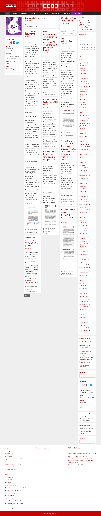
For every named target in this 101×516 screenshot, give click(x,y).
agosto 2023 (82, 154)
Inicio (7, 13)
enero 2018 (82, 325)
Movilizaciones (64, 134)
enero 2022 (82, 199)
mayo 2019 (82, 283)
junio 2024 (82, 128)
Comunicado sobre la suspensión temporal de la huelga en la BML (50, 155)
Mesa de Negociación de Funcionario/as (15, 487)
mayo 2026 (82, 70)
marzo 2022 (82, 194)
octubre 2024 (82, 120)
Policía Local (8, 506)
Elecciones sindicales (10, 472)
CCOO (6, 461)
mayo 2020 (82, 251)
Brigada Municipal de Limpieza (12, 459)
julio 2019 (81, 278)
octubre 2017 (82, 333)
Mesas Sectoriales (52, 141)
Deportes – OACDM (10, 469)
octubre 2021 (82, 207)
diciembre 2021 (83, 202)
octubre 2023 (82, 149)
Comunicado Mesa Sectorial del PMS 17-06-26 (50, 102)
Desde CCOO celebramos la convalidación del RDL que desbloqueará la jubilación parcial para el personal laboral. (50, 41)
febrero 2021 (82, 228)
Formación (7, 480)
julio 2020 (81, 246)
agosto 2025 (82, 94)
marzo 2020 (82, 257)
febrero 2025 (82, 110)
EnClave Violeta (76, 13)
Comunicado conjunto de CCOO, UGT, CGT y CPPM (32, 241)
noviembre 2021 (83, 204)
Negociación (8, 498)
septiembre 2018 (83, 304)
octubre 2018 (82, 301)
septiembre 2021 (83, 209)
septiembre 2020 (83, 241)
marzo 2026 (82, 76)
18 (82, 47)
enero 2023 (82, 170)
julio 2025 (81, 97)
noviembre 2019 (83, 267)
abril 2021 (82, 223)
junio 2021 (82, 217)
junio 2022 (82, 186)
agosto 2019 (82, 275)
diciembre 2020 (83, 233)
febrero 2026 (82, 78)
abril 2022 (82, 191)
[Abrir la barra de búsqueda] (94, 13)
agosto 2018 (82, 306)
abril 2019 (82, 285)
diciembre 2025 (83, 84)
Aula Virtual (67, 13)
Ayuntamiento (8, 456)
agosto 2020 (82, 244)
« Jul (80, 56)
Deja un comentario (32, 26)
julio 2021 (81, 215)
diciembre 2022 (83, 173)
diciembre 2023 (83, 144)
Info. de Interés (35, 13)
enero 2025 (82, 112)
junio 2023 (82, 157)
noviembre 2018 (83, 299)
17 (80, 47)
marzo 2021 (82, 225)
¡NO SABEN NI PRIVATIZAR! (30, 33)
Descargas (14, 13)
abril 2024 (82, 133)
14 (89, 44)
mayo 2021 (82, 220)
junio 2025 (82, 99)
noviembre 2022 (83, 175)
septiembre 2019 (83, 272)
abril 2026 (82, 73)
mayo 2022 (82, 188)
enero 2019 (82, 293)
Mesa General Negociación (11, 490)
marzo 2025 (82, 107)
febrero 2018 (82, 322)
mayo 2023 (82, 160)
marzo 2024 (82, 136)
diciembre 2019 (83, 265)
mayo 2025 (82, 102)
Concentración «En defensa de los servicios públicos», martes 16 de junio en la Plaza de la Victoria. (68, 148)
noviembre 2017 (83, 330)
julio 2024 (81, 126)
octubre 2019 (82, 270)
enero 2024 (82, 141)
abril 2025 (82, 105)
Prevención (7, 508)
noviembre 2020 (83, 236)
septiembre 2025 (83, 91)
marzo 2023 (82, 165)
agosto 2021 (82, 212)
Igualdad (7, 482)
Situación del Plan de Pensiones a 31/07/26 (68, 20)
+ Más (27, 295)
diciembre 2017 (83, 327)
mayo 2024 (82, 131)
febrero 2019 (82, 291)
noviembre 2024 (83, 118)
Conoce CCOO (56, 13)
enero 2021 (82, 230)
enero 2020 (82, 262)
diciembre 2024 (83, 115)
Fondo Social (8, 477)
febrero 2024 (82, 139)
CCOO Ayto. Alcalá (74, 448)
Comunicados (23, 13)
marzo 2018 (82, 320)
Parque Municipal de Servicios (12, 501)
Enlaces (46, 13)
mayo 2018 (82, 314)
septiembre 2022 (83, 181)
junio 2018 (82, 312)
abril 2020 (82, 254)
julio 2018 (81, 309)
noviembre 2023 (83, 146)
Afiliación (7, 451)
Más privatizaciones (67, 39)
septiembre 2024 (83, 123)
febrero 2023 (82, 167)
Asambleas (7, 453)
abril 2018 (82, 317)
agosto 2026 (82, 63)
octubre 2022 (82, 178)
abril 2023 (82, 162)
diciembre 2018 (83, 296)
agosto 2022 (82, 183)
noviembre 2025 (83, 86)
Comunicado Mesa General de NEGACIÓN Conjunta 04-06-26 (68, 215)
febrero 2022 (82, 196)
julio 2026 (81, 65)
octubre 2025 (82, 89)
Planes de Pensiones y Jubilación (13, 503)
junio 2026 (82, 68)
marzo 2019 (82, 288)
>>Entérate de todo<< (67, 195)
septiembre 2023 (83, 152)
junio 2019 (82, 280)
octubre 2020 (82, 238)
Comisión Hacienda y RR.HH (12, 464)
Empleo (7, 474)
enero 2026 (82, 81)
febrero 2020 (82, 259)
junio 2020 (82, 249)
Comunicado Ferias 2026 (35, 17)
